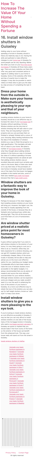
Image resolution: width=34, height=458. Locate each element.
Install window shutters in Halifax (13, 341)
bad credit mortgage (21, 176)
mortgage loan (25, 122)
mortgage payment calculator (20, 324)
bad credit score (21, 178)
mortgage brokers (15, 149)
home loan (16, 60)
